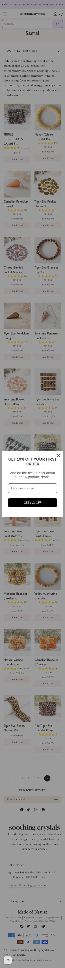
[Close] (58, 455)
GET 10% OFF (32, 502)
